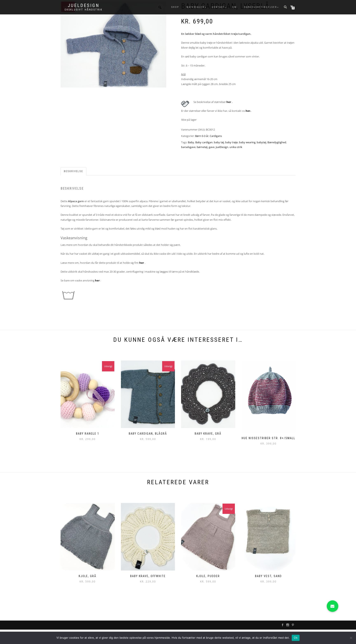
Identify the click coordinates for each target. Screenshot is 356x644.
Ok (295, 637)
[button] (332, 606)
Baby (191, 142)
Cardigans (216, 136)
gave (211, 147)
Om (234, 7)
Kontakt (218, 7)
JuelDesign (84, 5)
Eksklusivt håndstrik (83, 9)
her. (248, 111)
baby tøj (219, 142)
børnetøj (202, 147)
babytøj (261, 142)
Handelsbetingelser (260, 7)
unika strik (236, 147)
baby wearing (247, 142)
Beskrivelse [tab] (73, 171)
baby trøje (231, 142)
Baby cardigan (204, 142)
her (228, 102)
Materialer (195, 7)
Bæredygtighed (276, 142)
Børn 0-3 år (201, 136)
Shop (175, 7)
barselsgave (188, 147)
